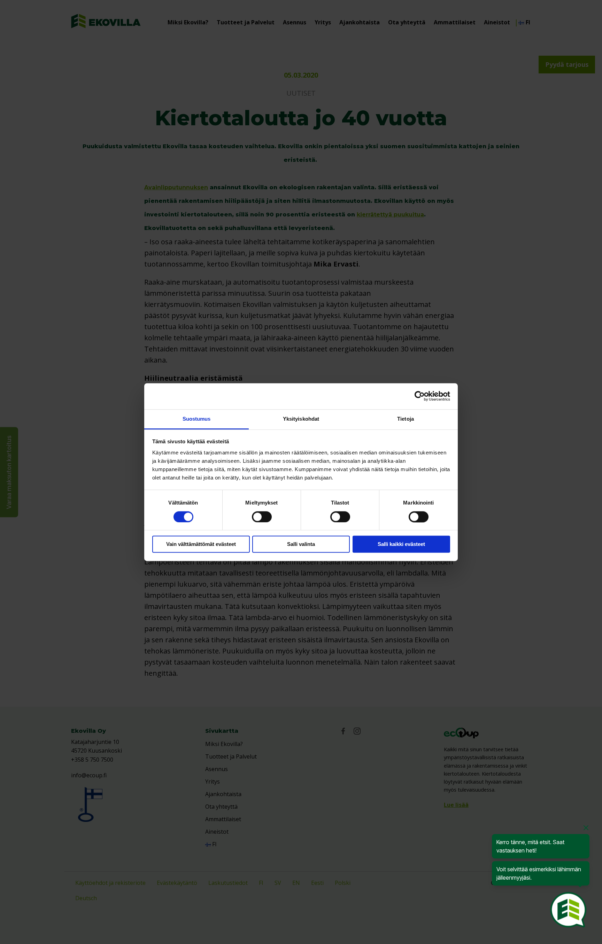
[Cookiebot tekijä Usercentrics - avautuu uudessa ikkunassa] (419, 396)
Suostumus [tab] (197, 419)
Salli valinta (301, 544)
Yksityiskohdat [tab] (301, 419)
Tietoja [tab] (405, 419)
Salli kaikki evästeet (401, 544)
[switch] (262, 516)
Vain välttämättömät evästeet (201, 544)
